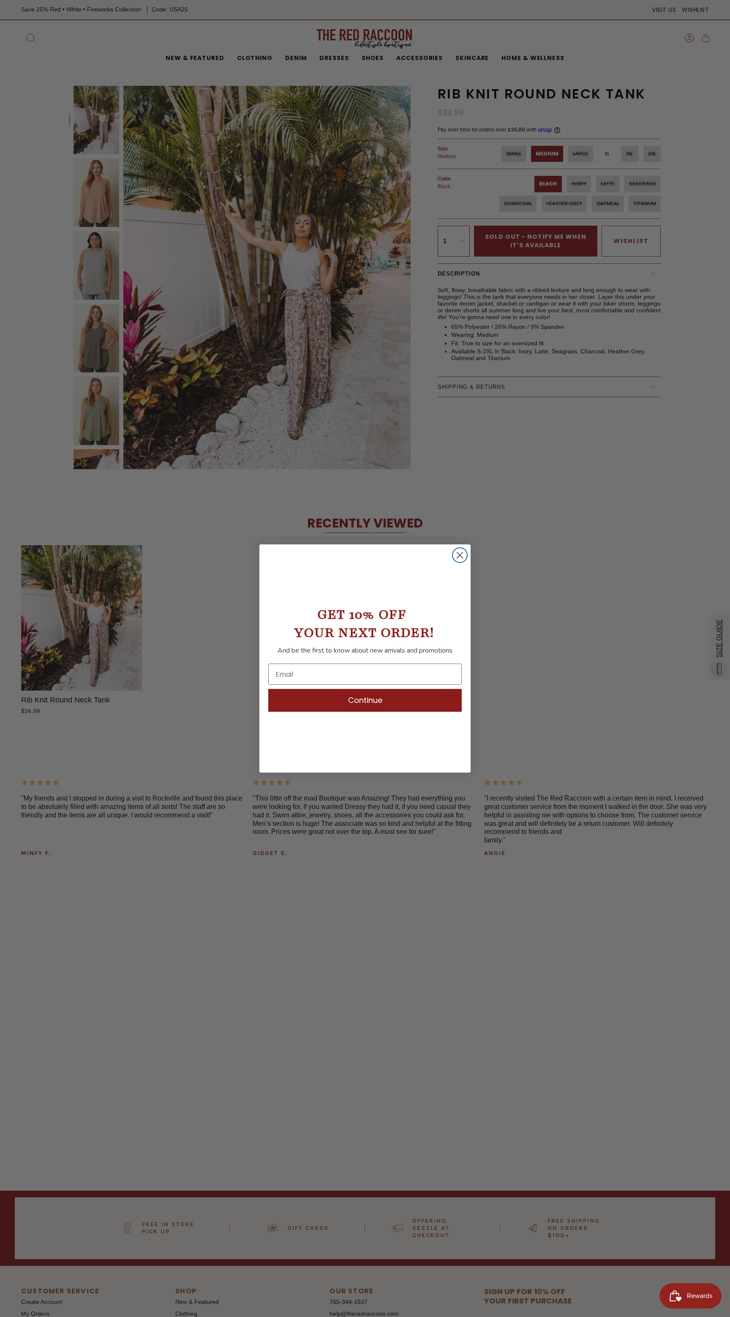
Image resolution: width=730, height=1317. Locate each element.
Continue (365, 700)
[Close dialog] (459, 555)
